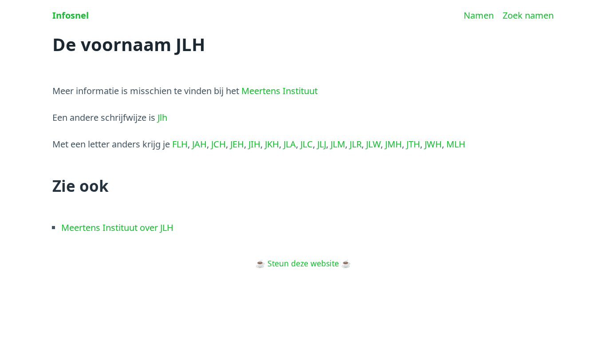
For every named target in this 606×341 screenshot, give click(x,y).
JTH (413, 144)
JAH (199, 144)
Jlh (162, 117)
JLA (289, 144)
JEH (237, 144)
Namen (479, 15)
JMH (393, 144)
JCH (218, 144)
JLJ (321, 144)
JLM (338, 144)
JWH (433, 144)
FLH (180, 144)
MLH (455, 144)
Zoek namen (528, 15)
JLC (306, 144)
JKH (272, 144)
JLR (356, 144)
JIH (254, 144)
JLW (373, 144)
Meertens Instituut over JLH (117, 228)
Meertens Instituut (279, 91)
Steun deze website (303, 263)
